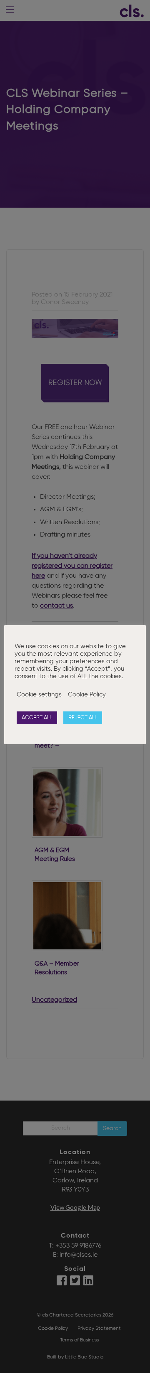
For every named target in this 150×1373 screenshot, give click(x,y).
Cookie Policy (87, 695)
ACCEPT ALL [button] (37, 718)
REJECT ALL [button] (82, 718)
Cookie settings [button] (39, 695)
